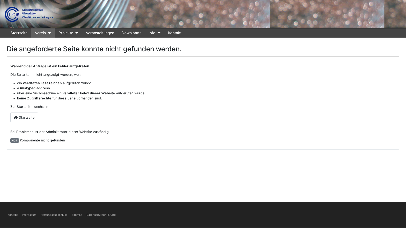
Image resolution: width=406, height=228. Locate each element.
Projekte (66, 33)
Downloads (131, 33)
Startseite (19, 33)
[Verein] (48, 33)
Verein (40, 33)
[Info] (158, 33)
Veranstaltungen (100, 33)
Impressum (29, 214)
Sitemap (77, 214)
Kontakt (174, 33)
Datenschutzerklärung (101, 214)
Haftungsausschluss (54, 214)
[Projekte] (75, 33)
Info (152, 33)
